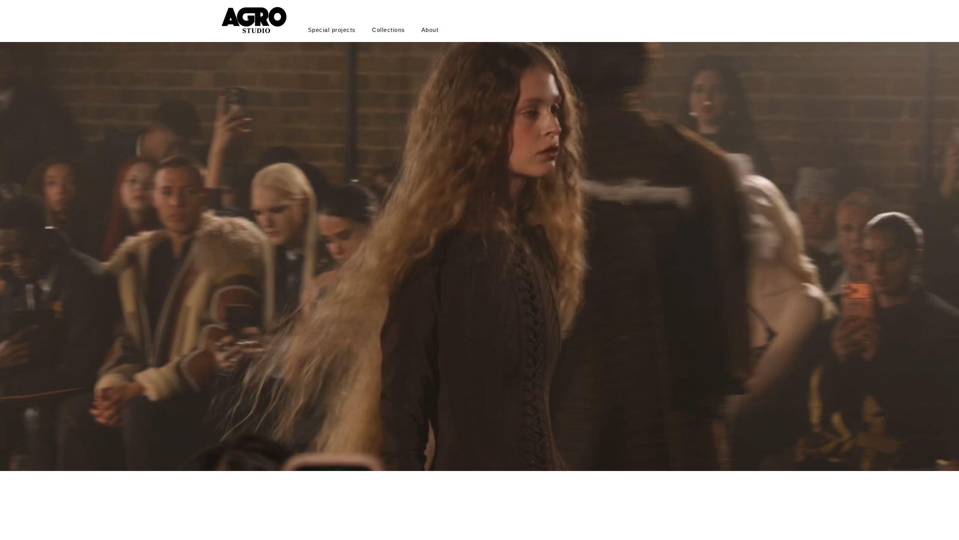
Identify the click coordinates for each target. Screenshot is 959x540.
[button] (332, 30)
